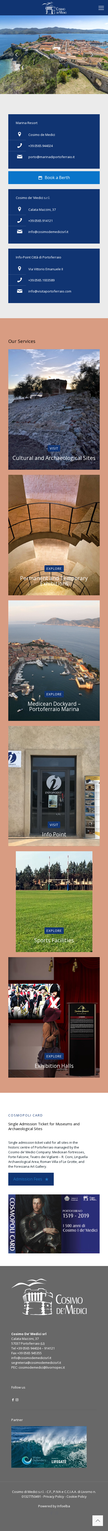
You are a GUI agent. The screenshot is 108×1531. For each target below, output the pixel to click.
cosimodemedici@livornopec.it (42, 1367)
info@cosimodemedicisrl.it (48, 231)
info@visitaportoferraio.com (49, 291)
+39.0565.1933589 (41, 280)
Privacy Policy (53, 1496)
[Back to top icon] (97, 1520)
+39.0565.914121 (40, 220)
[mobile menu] (101, 7)
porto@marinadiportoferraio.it (51, 157)
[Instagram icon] (17, 1399)
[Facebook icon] (13, 1399)
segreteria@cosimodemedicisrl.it (36, 1362)
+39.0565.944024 (40, 145)
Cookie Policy (77, 1496)
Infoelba (63, 1506)
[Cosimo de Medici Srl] (54, 7)
